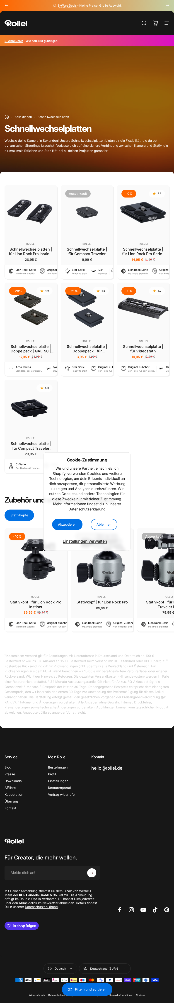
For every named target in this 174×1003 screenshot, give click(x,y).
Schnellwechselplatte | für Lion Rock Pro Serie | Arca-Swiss (143, 254)
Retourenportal (59, 788)
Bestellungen (58, 767)
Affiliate (10, 788)
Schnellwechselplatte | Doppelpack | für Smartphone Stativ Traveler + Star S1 (87, 353)
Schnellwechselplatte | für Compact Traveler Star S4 (87, 254)
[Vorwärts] (168, 5)
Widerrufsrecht (37, 995)
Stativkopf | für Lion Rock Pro (102, 602)
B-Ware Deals (14, 41)
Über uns (12, 801)
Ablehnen (104, 524)
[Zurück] (6, 5)
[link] (106, 768)
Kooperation (14, 794)
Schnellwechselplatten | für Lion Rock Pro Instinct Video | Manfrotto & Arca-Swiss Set (31, 256)
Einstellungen (58, 781)
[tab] (19, 515)
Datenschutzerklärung (87, 509)
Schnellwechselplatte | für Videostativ (143, 349)
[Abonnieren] (91, 872)
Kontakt (10, 808)
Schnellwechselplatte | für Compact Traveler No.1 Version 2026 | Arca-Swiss (31, 450)
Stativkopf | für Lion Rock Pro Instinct (35, 604)
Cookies (140, 995)
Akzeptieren (67, 524)
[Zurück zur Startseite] (7, 117)
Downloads (13, 781)
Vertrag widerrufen (62, 794)
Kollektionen (23, 117)
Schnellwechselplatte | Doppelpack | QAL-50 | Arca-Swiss (31, 351)
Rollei (31, 243)
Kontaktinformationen (121, 995)
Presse (10, 774)
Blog (8, 767)
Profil (52, 774)
